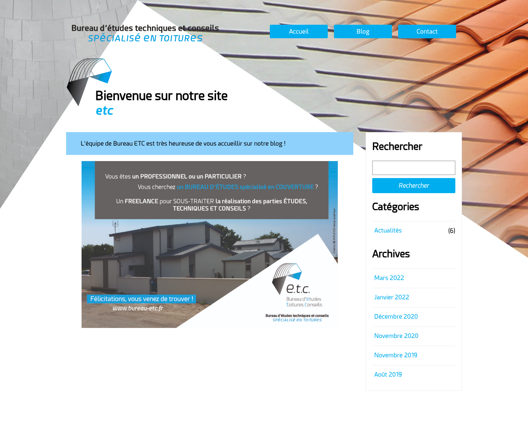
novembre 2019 (395, 355)
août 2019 (388, 374)
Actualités (388, 230)
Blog (362, 31)
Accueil (299, 31)
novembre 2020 (396, 336)
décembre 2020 (396, 316)
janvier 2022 (391, 297)
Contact (427, 31)
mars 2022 (389, 278)
